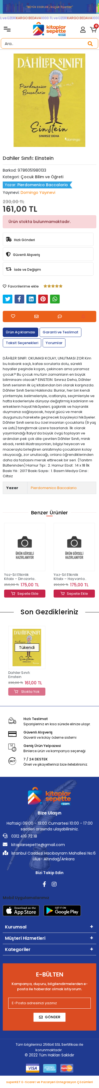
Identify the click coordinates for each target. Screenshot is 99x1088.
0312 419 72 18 (23, 836)
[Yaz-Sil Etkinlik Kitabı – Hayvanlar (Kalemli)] (24, 547)
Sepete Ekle (27, 593)
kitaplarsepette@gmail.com (37, 844)
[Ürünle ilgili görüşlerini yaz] (61, 316)
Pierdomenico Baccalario (54, 487)
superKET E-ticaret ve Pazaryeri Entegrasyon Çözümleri (49, 1082)
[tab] (20, 332)
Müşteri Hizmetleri (25, 938)
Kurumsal (15, 927)
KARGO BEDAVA (25, 18)
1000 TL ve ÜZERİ (51, 18)
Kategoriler (18, 949)
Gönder (52, 1017)
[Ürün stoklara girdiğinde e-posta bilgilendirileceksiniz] (84, 316)
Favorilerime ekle (23, 286)
